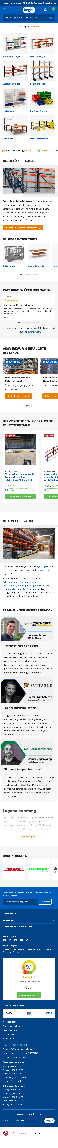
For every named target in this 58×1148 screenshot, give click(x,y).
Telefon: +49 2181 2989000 (15, 1045)
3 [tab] (26, 274)
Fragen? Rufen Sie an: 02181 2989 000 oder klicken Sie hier (29, 3)
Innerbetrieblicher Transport (23, 589)
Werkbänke (44, 585)
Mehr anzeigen (27, 836)
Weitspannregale (12, 585)
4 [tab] (28, 274)
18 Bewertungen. (32, 331)
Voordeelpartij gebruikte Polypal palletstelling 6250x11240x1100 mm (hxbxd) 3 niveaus (20, 477)
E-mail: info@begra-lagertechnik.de (18, 1049)
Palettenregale (11, 582)
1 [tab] (21, 274)
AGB (30, 1114)
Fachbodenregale (29, 582)
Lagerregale (41, 566)
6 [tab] (32, 274)
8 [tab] (37, 274)
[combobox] (29, 17)
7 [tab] (35, 274)
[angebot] (20, 464)
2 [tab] (23, 274)
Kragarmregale (30, 585)
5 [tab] (30, 274)
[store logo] (29, 10)
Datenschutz (22, 1114)
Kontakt (38, 1114)
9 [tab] (37, 322)
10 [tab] (39, 322)
